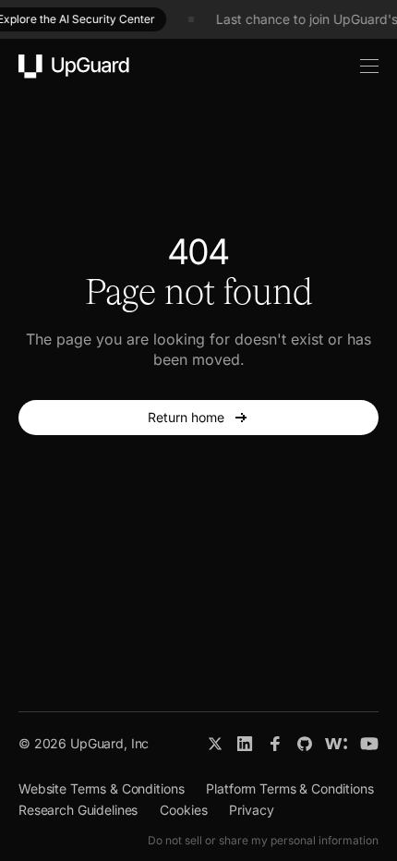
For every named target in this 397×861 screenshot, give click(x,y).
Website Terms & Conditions (101, 788)
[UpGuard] (73, 67)
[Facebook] (275, 743)
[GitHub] (304, 743)
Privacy (251, 810)
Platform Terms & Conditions (289, 788)
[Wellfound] (336, 743)
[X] (215, 743)
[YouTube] (369, 743)
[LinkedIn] (245, 743)
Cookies (183, 810)
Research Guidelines (78, 810)
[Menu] (359, 66)
